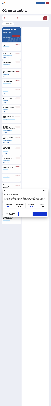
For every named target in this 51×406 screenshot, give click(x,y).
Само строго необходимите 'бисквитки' (11, 214)
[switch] (19, 206)
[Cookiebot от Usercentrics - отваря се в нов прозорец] (42, 191)
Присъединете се (16, 36)
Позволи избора (25, 213)
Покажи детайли (42, 210)
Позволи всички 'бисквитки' (40, 213)
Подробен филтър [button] (9, 23)
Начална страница (6, 7)
